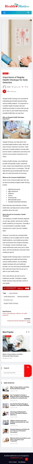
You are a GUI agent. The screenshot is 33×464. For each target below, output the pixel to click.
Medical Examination (23, 296)
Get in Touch (13, 462)
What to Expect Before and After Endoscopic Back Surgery (13, 355)
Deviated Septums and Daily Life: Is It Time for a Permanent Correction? (20, 430)
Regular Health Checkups (11, 303)
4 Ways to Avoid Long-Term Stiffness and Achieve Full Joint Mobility (19, 422)
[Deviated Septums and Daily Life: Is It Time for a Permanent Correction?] (6, 431)
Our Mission (21, 462)
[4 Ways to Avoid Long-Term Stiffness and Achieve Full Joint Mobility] (6, 422)
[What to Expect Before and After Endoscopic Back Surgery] (6, 389)
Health (6, 73)
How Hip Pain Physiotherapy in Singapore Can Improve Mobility (19, 404)
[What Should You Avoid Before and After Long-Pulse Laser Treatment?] (6, 440)
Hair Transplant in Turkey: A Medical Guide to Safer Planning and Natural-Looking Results (19, 396)
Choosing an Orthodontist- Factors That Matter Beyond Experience (18, 413)
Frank (9, 87)
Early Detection (13, 293)
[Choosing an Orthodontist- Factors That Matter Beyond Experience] (6, 413)
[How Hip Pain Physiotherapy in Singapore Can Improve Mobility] (6, 405)
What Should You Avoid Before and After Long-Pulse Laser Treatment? (20, 439)
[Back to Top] (26, 459)
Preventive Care (8, 300)
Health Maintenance (9, 296)
